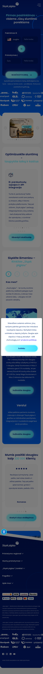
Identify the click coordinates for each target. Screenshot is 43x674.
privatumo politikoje (28, 340)
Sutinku (21, 348)
